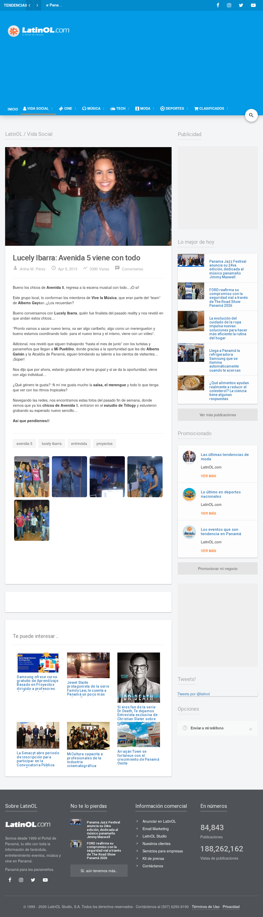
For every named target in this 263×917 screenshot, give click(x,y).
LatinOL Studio (155, 836)
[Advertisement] (172, 53)
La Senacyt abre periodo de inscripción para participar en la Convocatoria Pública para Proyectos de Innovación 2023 (38, 763)
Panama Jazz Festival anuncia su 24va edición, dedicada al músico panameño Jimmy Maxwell (227, 269)
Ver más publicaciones (218, 414)
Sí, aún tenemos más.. (99, 870)
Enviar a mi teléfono (207, 727)
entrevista (79, 443)
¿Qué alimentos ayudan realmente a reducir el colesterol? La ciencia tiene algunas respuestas (229, 391)
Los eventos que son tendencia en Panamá (221, 531)
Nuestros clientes (157, 843)
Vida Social (39, 134)
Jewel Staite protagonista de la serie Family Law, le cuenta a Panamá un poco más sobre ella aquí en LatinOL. (88, 692)
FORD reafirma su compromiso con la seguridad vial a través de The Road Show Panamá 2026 (228, 298)
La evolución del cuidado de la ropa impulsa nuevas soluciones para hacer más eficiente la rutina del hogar (228, 328)
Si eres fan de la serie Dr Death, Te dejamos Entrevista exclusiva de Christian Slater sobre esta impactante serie (137, 715)
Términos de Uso (206, 906)
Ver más (208, 475)
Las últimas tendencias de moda (225, 456)
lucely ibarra (52, 443)
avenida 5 (24, 443)
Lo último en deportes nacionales (221, 494)
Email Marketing (156, 828)
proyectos (104, 443)
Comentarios (129, 268)
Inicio (13, 109)
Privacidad (231, 906)
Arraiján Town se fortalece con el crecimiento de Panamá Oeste (138, 757)
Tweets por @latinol (194, 693)
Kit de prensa (153, 858)
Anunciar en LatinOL (159, 821)
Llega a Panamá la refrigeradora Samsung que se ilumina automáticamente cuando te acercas (225, 360)
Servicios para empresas (163, 850)
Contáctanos (153, 865)
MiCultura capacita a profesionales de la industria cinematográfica (85, 760)
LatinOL (13, 134)
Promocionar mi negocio (218, 568)
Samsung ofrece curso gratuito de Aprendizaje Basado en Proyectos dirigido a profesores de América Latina (37, 685)
